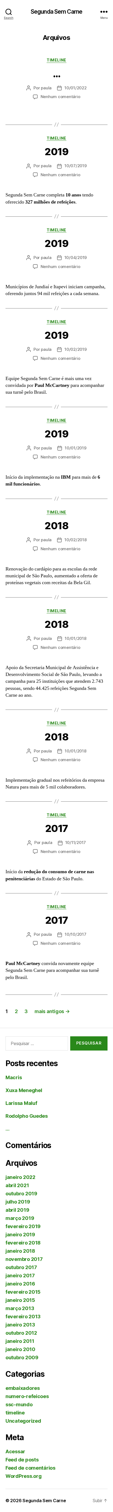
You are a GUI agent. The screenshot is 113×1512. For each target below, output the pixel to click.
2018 (56, 526)
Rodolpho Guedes (26, 1116)
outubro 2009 (21, 1357)
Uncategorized (23, 1421)
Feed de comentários (30, 1468)
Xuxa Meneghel (23, 1090)
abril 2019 (17, 1210)
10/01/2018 (75, 638)
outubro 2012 (21, 1333)
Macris (13, 1077)
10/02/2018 (75, 539)
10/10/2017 (75, 934)
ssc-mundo (19, 1404)
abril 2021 (17, 1185)
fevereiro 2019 (23, 1226)
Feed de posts (22, 1460)
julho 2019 (17, 1202)
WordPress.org (23, 1476)
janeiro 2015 (20, 1300)
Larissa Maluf (21, 1103)
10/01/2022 (75, 87)
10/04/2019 (75, 257)
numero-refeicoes (27, 1396)
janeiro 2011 (19, 1341)
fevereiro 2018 (23, 1243)
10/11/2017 (75, 842)
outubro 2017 (21, 1267)
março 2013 (19, 1308)
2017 (56, 828)
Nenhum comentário (60, 96)
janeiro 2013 (20, 1325)
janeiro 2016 (20, 1284)
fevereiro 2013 (23, 1316)
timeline (56, 60)
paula (46, 87)
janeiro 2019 (20, 1234)
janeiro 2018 (20, 1251)
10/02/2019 (75, 349)
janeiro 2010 (20, 1349)
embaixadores (22, 1388)
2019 (56, 152)
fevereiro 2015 (23, 1292)
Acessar (15, 1451)
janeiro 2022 (20, 1177)
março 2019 (19, 1218)
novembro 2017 (24, 1259)
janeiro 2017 (20, 1275)
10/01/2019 (75, 448)
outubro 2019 (21, 1193)
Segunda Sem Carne (56, 11)
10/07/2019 (75, 165)
